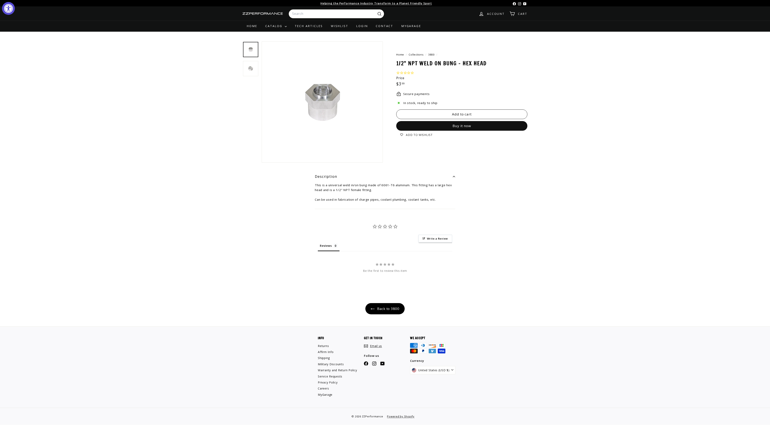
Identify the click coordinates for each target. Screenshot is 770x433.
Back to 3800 (387, 308)
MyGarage (411, 26)
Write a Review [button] (437, 238)
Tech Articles (309, 26)
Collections (416, 54)
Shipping (324, 358)
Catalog (274, 26)
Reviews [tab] (326, 246)
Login (362, 26)
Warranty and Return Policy (337, 370)
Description (326, 176)
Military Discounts (331, 364)
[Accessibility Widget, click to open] (8, 8)
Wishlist (339, 26)
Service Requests (330, 376)
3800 (431, 54)
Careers (323, 388)
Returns (323, 346)
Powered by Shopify (400, 416)
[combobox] (336, 13)
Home (252, 26)
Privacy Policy (328, 382)
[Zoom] (322, 102)
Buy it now (462, 125)
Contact (384, 26)
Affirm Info (325, 352)
